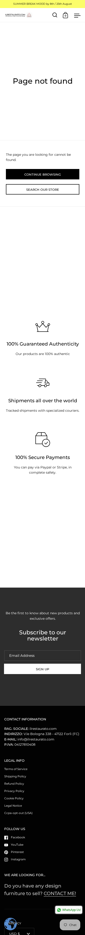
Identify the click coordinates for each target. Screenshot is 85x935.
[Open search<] (54, 15)
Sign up (42, 669)
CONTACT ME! (60, 893)
